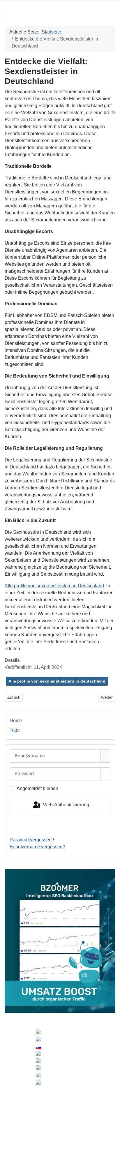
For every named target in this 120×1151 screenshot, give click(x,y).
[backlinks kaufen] (60, 940)
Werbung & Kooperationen (58, 1119)
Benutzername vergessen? (37, 846)
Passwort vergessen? (32, 839)
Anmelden (60, 825)
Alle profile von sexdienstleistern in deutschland (56, 681)
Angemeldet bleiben (37, 788)
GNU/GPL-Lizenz (75, 1103)
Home (16, 720)
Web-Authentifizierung (65, 805)
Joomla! (10, 1103)
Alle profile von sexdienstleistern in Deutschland (54, 585)
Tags (15, 729)
